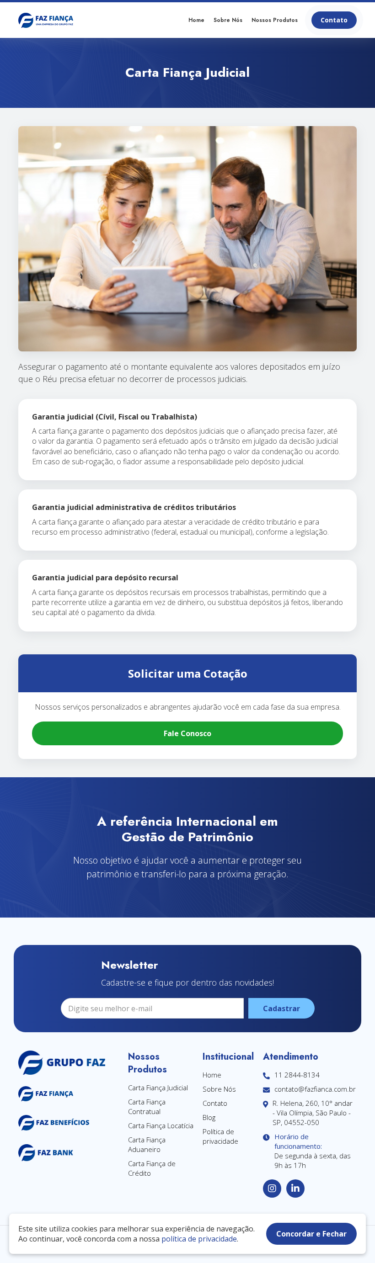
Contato (334, 20)
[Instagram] (272, 1188)
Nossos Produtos (275, 20)
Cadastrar (281, 1008)
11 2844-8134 (297, 1074)
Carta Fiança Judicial (158, 1087)
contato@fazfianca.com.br (315, 1088)
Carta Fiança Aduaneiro (147, 1144)
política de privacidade (199, 1239)
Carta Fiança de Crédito (152, 1168)
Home (196, 20)
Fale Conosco (187, 733)
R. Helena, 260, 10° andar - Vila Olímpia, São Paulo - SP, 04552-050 (313, 1112)
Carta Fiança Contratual (147, 1106)
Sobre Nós (228, 20)
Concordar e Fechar (311, 1234)
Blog (209, 1117)
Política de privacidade (220, 1136)
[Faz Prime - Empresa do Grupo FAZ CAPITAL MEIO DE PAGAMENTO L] (45, 20)
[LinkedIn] (295, 1188)
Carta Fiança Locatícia (160, 1125)
